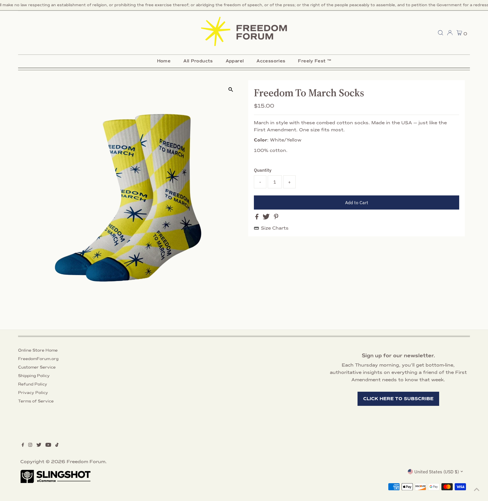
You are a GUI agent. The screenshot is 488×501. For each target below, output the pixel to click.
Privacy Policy (33, 392)
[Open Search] (440, 32)
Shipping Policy (34, 375)
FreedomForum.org (38, 358)
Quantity (262, 170)
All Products (198, 61)
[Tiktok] (57, 445)
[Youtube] (48, 445)
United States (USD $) (436, 471)
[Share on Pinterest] (276, 218)
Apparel (235, 61)
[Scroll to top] (476, 489)
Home (164, 61)
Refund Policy (32, 384)
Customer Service (37, 367)
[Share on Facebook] (257, 218)
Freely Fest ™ (314, 61)
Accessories (270, 61)
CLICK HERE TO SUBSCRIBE (398, 399)
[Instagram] (30, 445)
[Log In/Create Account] (449, 32)
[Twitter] (39, 445)
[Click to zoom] (230, 89)
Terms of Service (36, 401)
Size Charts (275, 228)
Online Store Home (38, 350)
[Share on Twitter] (267, 218)
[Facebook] (22, 445)
